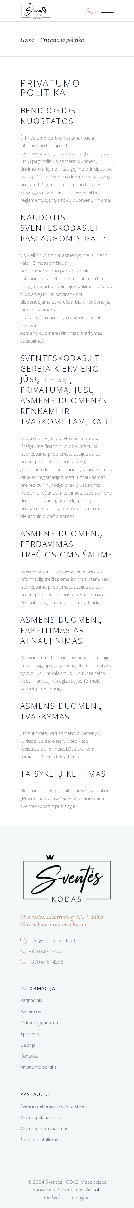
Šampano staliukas (39, 1140)
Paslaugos (30, 1011)
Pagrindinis (31, 1000)
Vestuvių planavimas (40, 1117)
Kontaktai (30, 1056)
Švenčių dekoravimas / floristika (52, 1106)
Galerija (28, 1045)
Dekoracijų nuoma (39, 1023)
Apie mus (29, 1034)
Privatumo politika (38, 1067)
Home (27, 40)
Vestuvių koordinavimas (44, 1128)
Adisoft (93, 1190)
